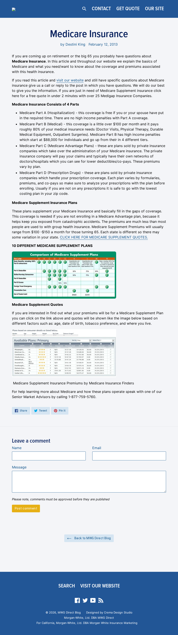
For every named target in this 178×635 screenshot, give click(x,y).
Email (96, 448)
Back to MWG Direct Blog (92, 538)
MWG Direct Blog (69, 612)
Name (16, 448)
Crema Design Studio (118, 612)
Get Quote (128, 8)
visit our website (70, 80)
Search (66, 586)
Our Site (154, 8)
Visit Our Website (100, 586)
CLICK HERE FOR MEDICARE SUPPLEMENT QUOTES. (104, 237)
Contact (101, 8)
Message (19, 467)
